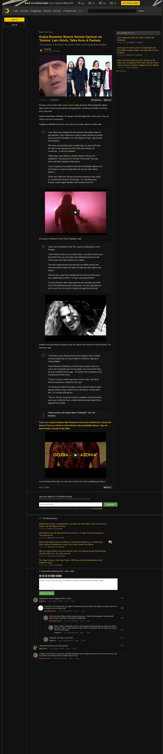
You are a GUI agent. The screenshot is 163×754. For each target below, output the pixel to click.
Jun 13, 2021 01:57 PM (65, 611)
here (51, 119)
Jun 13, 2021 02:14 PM (57, 648)
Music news (130, 55)
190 (55, 611)
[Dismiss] (159, 3)
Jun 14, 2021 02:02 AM (65, 640)
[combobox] (78, 584)
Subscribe (110, 504)
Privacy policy (97, 508)
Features (50, 528)
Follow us (97, 100)
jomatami (47, 49)
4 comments (138, 55)
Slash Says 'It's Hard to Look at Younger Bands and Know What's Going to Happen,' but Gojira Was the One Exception (137, 50)
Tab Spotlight (130, 42)
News (41, 32)
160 (45, 601)
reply (73, 601)
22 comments (60, 547)
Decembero (53, 621)
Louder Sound (67, 105)
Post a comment (47, 593)
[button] (122, 596)
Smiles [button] (53, 576)
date (72, 571)
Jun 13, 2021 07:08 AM (55, 601)
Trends (51, 565)
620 (46, 648)
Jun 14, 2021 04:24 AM (71, 621)
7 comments (54, 100)
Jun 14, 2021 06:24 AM (70, 632)
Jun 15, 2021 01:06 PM (60, 658)
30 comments (58, 528)
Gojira (46, 487)
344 (60, 621)
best (61, 571)
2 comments (139, 42)
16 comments (61, 556)
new (67, 571)
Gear (128, 67)
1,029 (48, 658)
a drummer (47, 611)
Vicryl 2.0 (42, 648)
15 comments (60, 538)
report (66, 601)
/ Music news (48, 32)
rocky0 (41, 601)
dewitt (41, 658)
